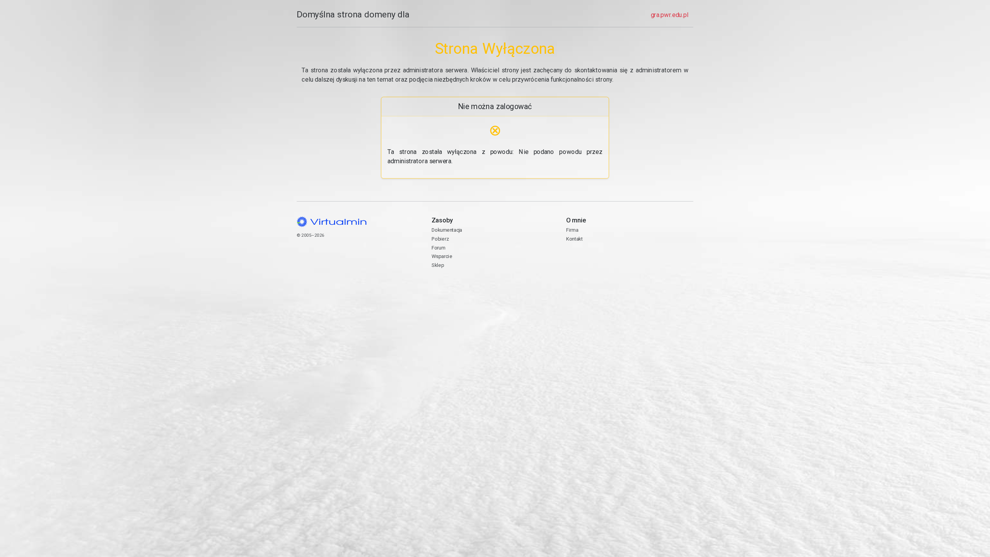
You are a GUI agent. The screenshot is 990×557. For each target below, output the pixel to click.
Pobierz (440, 239)
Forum (439, 248)
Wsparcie (442, 256)
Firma (572, 230)
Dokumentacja (447, 230)
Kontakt (596, 260)
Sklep (438, 265)
